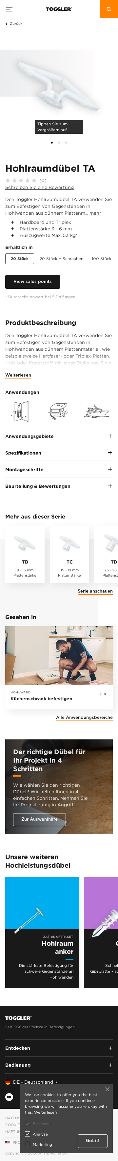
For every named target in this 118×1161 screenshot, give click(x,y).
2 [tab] (59, 143)
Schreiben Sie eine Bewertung (39, 187)
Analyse (40, 1134)
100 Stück (101, 258)
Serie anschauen (95, 591)
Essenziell (42, 1124)
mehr (95, 212)
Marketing (42, 1144)
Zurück (16, 23)
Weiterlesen (18, 375)
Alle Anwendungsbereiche (84, 718)
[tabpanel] (59, 85)
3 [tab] (66, 143)
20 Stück (20, 258)
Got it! (92, 1141)
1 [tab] (52, 143)
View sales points (32, 282)
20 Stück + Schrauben (61, 258)
